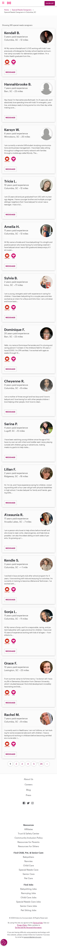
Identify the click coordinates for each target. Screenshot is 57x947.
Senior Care (28, 874)
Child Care (28, 865)
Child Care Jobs (28, 897)
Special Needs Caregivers (21, 10)
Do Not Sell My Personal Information (28, 927)
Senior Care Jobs (28, 906)
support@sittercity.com (32, 937)
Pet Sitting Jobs (28, 910)
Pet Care (28, 878)
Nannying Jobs (28, 893)
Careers (28, 784)
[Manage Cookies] (4, 942)
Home (6, 10)
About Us (28, 779)
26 (41, 764)
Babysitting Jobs (28, 889)
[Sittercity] (9, 3)
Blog (28, 790)
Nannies (28, 861)
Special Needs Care (28, 869)
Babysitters (28, 857)
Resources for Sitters (28, 846)
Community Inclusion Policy (29, 837)
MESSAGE (10, 72)
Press (28, 795)
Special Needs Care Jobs (28, 901)
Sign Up (50, 3)
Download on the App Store (28, 814)
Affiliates (28, 829)
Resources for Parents (28, 842)
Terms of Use (38, 923)
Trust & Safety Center (28, 833)
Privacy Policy (22, 925)
